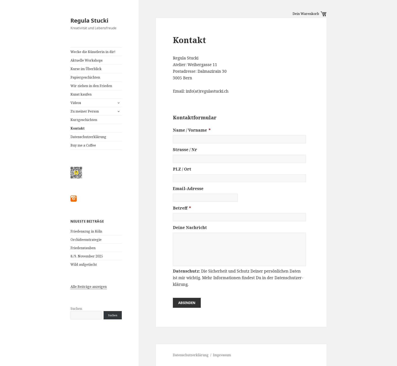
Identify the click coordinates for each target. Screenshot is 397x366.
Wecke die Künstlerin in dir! (93, 52)
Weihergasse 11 (202, 64)
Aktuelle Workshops (87, 60)
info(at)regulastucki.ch (207, 91)
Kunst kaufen (81, 94)
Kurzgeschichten (84, 120)
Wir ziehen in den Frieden (91, 86)
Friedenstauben (83, 248)
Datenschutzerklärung (88, 137)
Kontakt (78, 128)
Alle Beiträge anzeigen (89, 286)
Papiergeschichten (85, 77)
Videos (76, 103)
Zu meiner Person (85, 111)
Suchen (76, 308)
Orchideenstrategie (86, 239)
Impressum (222, 355)
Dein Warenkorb (307, 13)
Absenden (186, 303)
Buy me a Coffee (83, 145)
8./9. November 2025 (87, 256)
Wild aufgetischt (84, 264)
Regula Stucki (89, 20)
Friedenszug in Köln (86, 231)
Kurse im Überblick (86, 69)
